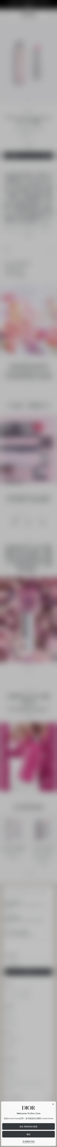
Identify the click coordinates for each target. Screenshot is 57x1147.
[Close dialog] (53, 1104)
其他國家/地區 (28, 1141)
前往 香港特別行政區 (28, 1126)
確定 (28, 1134)
